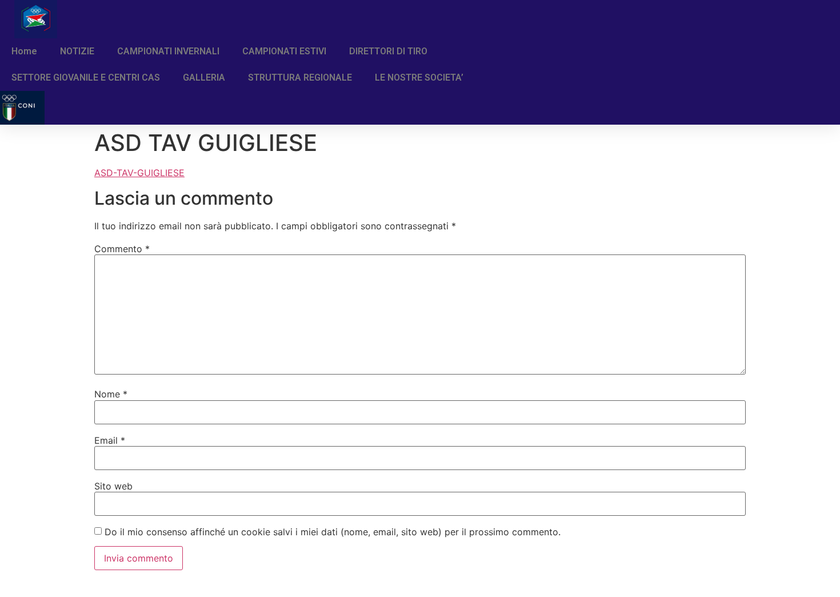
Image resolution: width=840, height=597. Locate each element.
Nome (110, 394)
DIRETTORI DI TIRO (388, 51)
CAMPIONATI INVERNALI (168, 51)
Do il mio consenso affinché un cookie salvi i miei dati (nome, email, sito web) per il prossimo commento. (333, 531)
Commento (122, 248)
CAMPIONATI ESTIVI (284, 51)
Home (24, 51)
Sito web (113, 486)
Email (109, 440)
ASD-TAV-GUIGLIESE (139, 172)
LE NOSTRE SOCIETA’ (419, 77)
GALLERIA (204, 77)
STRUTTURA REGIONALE (300, 77)
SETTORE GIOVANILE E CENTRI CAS (85, 77)
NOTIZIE (77, 51)
